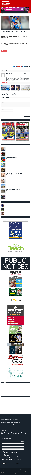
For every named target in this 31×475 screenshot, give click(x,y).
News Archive (6, 469)
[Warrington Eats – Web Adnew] (15, 238)
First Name (3, 445)
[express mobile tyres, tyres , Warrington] (15, 366)
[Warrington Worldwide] (6, 3)
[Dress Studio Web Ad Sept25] (15, 278)
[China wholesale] (15, 304)
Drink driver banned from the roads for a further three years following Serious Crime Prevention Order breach (13, 424)
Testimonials (15, 469)
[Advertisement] (15, 58)
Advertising (2, 469)
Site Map (25, 469)
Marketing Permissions (5, 451)
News (8, 13)
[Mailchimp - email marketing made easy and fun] (19, 464)
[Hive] (15, 342)
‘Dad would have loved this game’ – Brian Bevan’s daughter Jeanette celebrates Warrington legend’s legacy (17, 205)
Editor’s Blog (19, 469)
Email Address (4, 442)
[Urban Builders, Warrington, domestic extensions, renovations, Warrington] (15, 345)
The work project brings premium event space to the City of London (9, 422)
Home (6, 13)
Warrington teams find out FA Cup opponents (6, 419)
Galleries (22, 469)
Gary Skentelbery (9, 73)
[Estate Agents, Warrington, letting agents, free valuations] (15, 324)
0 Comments (4, 50)
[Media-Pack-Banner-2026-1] (15, 295)
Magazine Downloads (10, 469)
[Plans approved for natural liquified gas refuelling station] (25, 88)
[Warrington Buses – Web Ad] (15, 287)
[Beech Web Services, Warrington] (15, 256)
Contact (28, 469)
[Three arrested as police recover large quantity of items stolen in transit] (15, 23)
